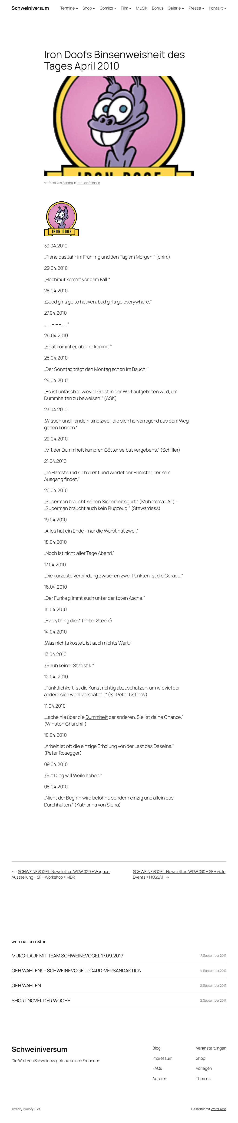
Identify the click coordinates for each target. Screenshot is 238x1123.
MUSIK (142, 8)
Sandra (68, 182)
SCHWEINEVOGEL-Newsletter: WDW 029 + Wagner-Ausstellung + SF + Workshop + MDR (61, 874)
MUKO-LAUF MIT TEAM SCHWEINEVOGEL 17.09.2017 (67, 955)
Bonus (158, 8)
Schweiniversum (30, 8)
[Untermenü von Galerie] (183, 8)
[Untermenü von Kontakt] (225, 8)
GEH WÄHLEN (26, 985)
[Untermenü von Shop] (94, 8)
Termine (67, 8)
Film (124, 8)
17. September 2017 (212, 955)
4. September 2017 (213, 970)
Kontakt (216, 8)
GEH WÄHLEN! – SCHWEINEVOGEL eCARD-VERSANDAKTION (77, 970)
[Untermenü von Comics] (115, 8)
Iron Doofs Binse (88, 182)
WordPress (218, 1109)
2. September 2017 (213, 985)
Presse (195, 8)
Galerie (174, 8)
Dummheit (97, 717)
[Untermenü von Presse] (203, 8)
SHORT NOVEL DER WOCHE (41, 1000)
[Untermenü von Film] (130, 8)
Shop (87, 8)
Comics (106, 8)
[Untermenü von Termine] (77, 8)
